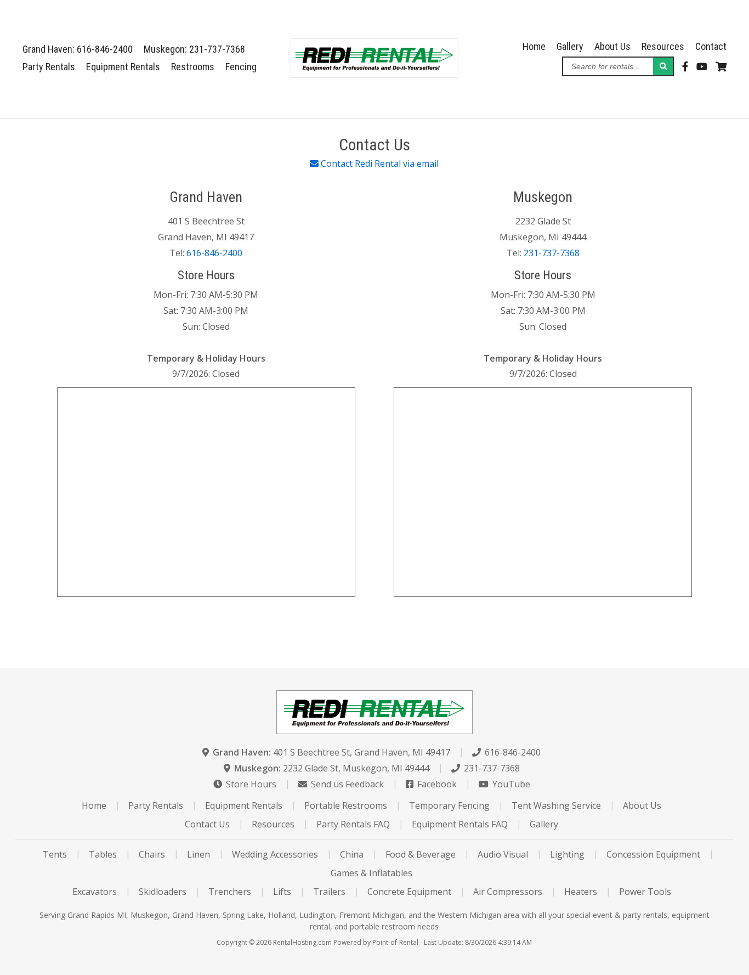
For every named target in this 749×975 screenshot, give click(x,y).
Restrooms (192, 66)
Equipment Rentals (123, 66)
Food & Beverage (420, 854)
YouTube (510, 784)
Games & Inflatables (371, 873)
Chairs (152, 854)
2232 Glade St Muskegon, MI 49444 (331, 768)
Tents (55, 854)
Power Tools (645, 892)
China (352, 854)
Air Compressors (507, 892)
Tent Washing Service (556, 805)
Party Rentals (48, 66)
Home (534, 46)
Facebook (436, 784)
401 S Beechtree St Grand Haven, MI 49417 (331, 752)
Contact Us (207, 824)
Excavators (94, 892)
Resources (663, 46)
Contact (711, 46)
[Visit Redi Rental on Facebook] (685, 66)
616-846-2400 (214, 253)
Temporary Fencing (449, 805)
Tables (103, 854)
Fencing (241, 66)
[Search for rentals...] (663, 66)
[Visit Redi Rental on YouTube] (701, 66)
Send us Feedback (346, 784)
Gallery (570, 46)
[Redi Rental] (374, 74)
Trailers (329, 892)
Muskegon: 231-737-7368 (194, 49)
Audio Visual (503, 854)
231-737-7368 (552, 253)
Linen (198, 854)
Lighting (567, 854)
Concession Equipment (653, 854)
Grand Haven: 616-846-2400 (77, 49)
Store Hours (250, 784)
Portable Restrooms (345, 805)
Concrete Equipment (409, 892)
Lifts (282, 892)
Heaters (580, 892)
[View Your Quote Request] (721, 66)
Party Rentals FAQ (353, 824)
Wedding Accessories (275, 854)
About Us (612, 46)
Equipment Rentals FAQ (460, 824)
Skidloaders (162, 892)
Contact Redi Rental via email (379, 163)
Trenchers (229, 892)
